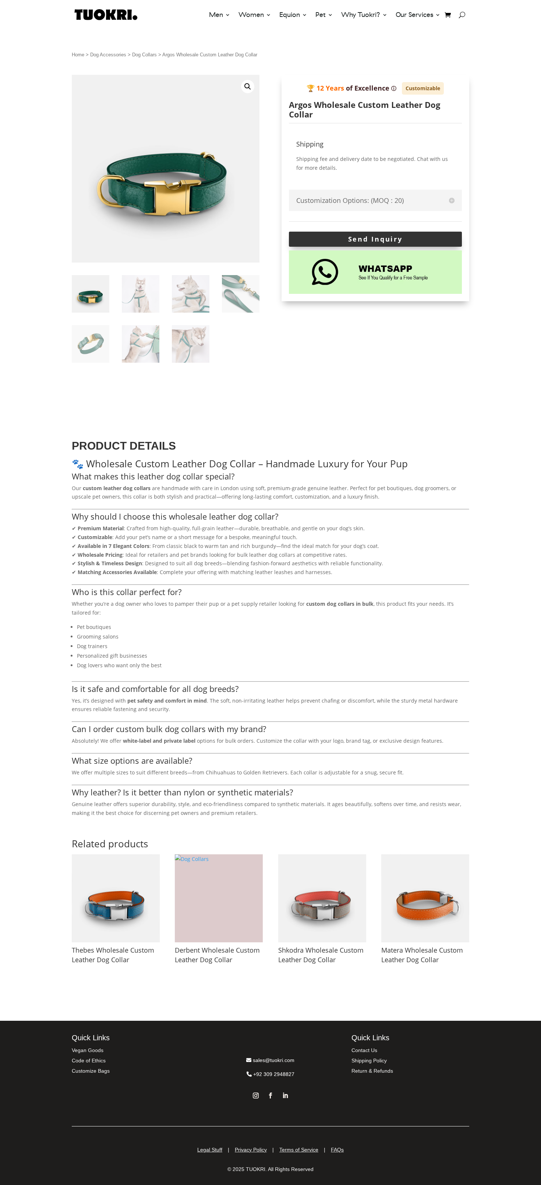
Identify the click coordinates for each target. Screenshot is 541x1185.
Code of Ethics (89, 1060)
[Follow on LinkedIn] (285, 1095)
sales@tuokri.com (272, 1060)
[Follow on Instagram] (256, 1095)
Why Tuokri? (360, 15)
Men (216, 15)
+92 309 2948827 (273, 1074)
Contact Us (364, 1050)
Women (251, 15)
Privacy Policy (251, 1150)
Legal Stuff (209, 1150)
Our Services (414, 15)
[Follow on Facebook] (270, 1095)
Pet (320, 15)
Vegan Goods (87, 1050)
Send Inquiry (375, 239)
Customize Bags (91, 1071)
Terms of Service (298, 1150)
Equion (289, 15)
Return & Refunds (372, 1071)
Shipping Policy (369, 1060)
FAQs (337, 1150)
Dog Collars (144, 54)
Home (78, 54)
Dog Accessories (108, 54)
